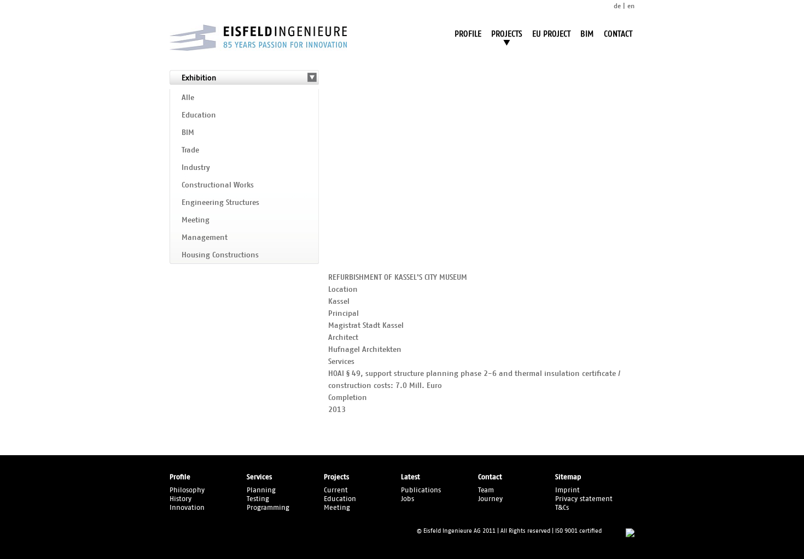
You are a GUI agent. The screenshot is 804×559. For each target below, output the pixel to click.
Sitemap (568, 477)
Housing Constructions (220, 255)
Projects (336, 477)
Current (336, 490)
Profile (180, 477)
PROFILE (468, 34)
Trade (190, 150)
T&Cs (562, 507)
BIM (587, 34)
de (617, 6)
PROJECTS (506, 34)
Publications (421, 490)
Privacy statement (584, 499)
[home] (258, 48)
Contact (490, 477)
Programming (268, 507)
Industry (196, 168)
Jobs (407, 499)
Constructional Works (218, 185)
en (630, 6)
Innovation (187, 507)
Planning (261, 490)
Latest (410, 477)
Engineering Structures (220, 203)
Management (205, 238)
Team (486, 490)
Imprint (567, 490)
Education (199, 115)
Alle (188, 98)
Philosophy (187, 490)
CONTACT (618, 34)
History (180, 499)
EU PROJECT (551, 34)
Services (259, 477)
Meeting (195, 220)
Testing (258, 499)
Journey (490, 499)
